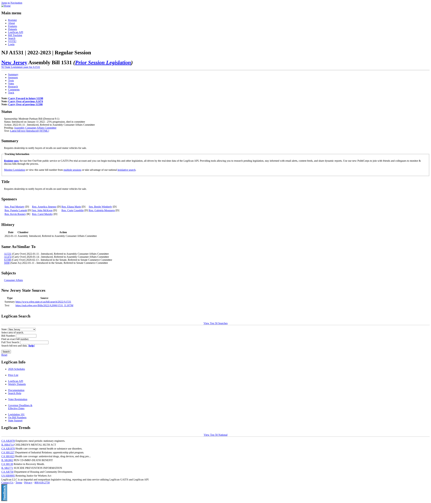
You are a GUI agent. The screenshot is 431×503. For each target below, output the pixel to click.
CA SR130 (7, 464)
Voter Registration (17, 399)
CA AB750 (7, 471)
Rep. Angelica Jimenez (44, 206)
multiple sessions (72, 169)
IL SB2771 (7, 467)
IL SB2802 (7, 460)
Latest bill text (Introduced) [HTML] (29, 130)
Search (11, 38)
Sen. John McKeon (42, 210)
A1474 (7, 256)
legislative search (127, 169)
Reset (4, 354)
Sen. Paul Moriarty (15, 206)
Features (12, 26)
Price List (13, 375)
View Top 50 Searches (216, 323)
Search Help (14, 393)
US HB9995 (8, 475)
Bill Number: (8, 335)
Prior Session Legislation (103, 62)
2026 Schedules (16, 369)
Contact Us (7, 482)
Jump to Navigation (11, 2)
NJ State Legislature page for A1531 (20, 67)
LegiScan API (15, 32)
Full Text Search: (10, 342)
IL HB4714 (7, 444)
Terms (18, 482)
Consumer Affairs (13, 280)
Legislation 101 (16, 414)
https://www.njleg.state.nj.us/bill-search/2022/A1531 (43, 301)
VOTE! (12, 41)
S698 (7, 262)
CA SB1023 (7, 456)
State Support (15, 420)
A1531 (7, 253)
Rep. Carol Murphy (42, 214)
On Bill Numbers (17, 417)
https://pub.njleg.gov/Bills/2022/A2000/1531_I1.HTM (44, 305)
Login (11, 44)
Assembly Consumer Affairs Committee (35, 127)
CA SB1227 (7, 452)
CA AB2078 (8, 440)
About (11, 23)
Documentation (16, 390)
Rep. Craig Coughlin (72, 210)
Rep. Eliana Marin (71, 206)
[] (31, 345)
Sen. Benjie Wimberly (100, 206)
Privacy (28, 482)
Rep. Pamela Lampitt (16, 210)
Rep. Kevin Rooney (15, 214)
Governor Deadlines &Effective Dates (20, 407)
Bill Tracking (15, 35)
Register (12, 20)
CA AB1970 (8, 448)
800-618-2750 (42, 482)
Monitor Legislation (14, 169)
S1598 (7, 259)
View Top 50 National (215, 434)
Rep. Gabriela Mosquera (102, 210)
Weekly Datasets (17, 384)
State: (4, 329)
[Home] (6, 5)
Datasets (12, 29)
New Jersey (14, 62)
